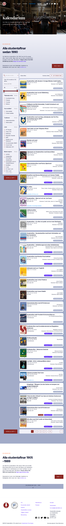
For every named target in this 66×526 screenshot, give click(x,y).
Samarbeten (53, 505)
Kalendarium (32, 3)
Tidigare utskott (24, 512)
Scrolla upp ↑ (10, 177)
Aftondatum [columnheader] (57, 75)
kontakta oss (23, 67)
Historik (23, 507)
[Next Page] (61, 431)
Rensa (15, 87)
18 (50, 431)
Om (21, 502)
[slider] (4, 91)
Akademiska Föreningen (27, 523)
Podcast (39, 3)
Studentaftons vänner (26, 510)
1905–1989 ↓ (57, 66)
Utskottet (25, 3)
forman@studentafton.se (56, 508)
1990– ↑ (59, 476)
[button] (14, 4)
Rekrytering (23, 514)
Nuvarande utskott (25, 505)
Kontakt (19, 3)
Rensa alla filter (8, 83)
